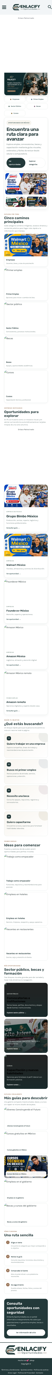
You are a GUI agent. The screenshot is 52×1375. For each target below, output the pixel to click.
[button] (50, 7)
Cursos (15, 113)
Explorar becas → (13, 1049)
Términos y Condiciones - (11, 1370)
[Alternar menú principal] (4, 7)
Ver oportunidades (15, 162)
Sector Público (16, 106)
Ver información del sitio (26, 1333)
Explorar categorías (33, 162)
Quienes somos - (27, 1370)
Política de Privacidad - (27, 1373)
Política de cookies (41, 1370)
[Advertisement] (26, 46)
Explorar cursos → (14, 1085)
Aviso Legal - (13, 1373)
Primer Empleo (38, 99)
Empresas (15, 99)
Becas (38, 106)
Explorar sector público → (16, 1013)
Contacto (39, 1373)
